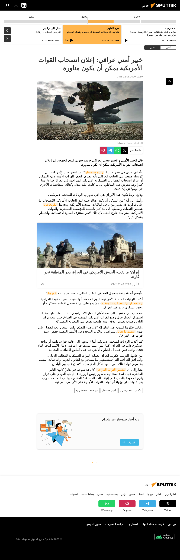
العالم (158, 494)
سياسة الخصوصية (114, 524)
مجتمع (100, 494)
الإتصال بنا (133, 524)
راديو (123, 494)
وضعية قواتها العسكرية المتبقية (122, 303)
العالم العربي (125, 390)
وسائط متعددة (88, 494)
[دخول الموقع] (16, 5)
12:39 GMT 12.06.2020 (130, 76)
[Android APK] (164, 537)
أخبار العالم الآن (109, 390)
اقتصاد (141, 494)
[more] (42, 283)
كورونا (52, 293)
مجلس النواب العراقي (111, 369)
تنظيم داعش (126, 331)
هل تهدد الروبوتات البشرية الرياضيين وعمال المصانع (93, 31)
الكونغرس (50, 204)
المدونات (74, 494)
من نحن (172, 524)
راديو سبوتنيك (94, 172)
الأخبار (138, 390)
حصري (132, 494)
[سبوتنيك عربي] (164, 8)
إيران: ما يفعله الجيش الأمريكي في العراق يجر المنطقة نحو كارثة (91, 274)
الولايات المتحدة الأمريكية (87, 390)
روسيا (150, 494)
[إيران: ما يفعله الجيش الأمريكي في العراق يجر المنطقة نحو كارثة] (90, 245)
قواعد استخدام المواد (153, 524)
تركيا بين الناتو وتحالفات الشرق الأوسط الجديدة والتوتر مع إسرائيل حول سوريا (154, 33)
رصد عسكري (112, 494)
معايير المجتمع (93, 524)
